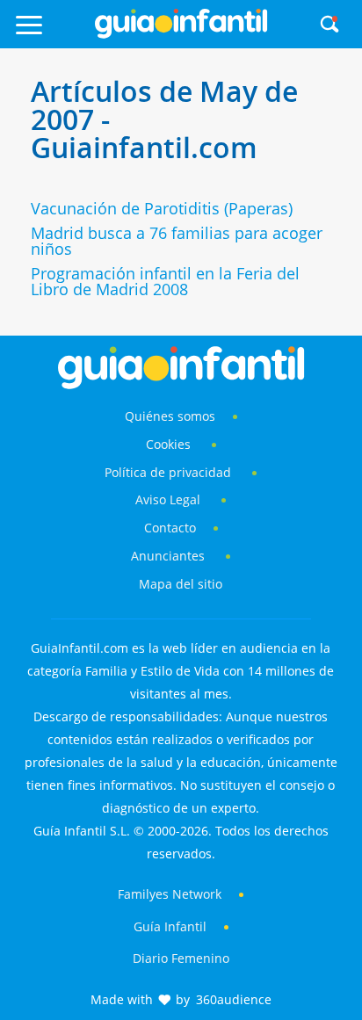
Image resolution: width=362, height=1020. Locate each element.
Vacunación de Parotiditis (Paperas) (162, 208)
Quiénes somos (170, 416)
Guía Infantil (170, 926)
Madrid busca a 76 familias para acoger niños (176, 240)
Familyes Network (169, 894)
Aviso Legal (167, 499)
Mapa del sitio (180, 583)
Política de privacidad (170, 472)
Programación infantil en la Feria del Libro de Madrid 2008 (165, 281)
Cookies (170, 444)
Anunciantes (168, 555)
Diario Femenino (181, 958)
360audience (234, 999)
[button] (50, 33)
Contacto (170, 527)
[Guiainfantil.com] (181, 34)
